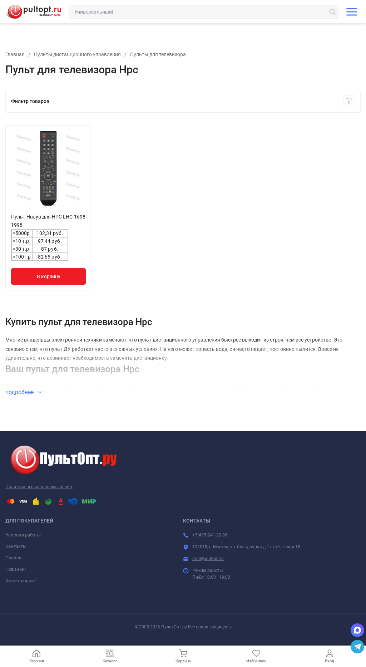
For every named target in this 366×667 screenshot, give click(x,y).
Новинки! (15, 569)
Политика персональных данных (39, 486)
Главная (15, 54)
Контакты (15, 546)
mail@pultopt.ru (208, 558)
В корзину (48, 276)
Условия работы (23, 535)
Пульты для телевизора (158, 54)
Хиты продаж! (20, 580)
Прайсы (14, 557)
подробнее (20, 392)
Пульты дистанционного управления (77, 54)
